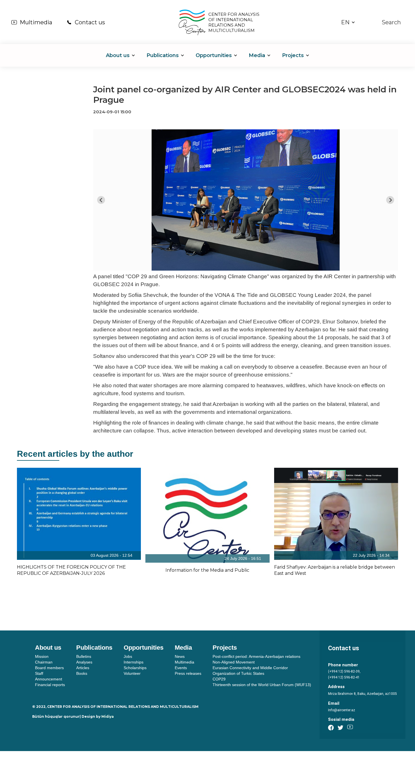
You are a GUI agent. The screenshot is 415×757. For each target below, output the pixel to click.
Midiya (107, 716)
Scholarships (135, 667)
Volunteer (132, 673)
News (180, 656)
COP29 (219, 679)
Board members (49, 667)
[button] (348, 22)
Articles (82, 667)
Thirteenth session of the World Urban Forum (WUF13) (262, 684)
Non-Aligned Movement (234, 662)
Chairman (44, 662)
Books (81, 673)
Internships (133, 662)
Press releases (188, 673)
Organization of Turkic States (238, 673)
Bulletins (83, 656)
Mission (42, 656)
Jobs (128, 656)
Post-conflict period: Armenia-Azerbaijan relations (256, 656)
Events (181, 667)
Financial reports (50, 684)
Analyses (84, 662)
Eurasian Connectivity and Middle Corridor (250, 667)
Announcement (48, 679)
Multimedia (36, 22)
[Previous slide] (101, 200)
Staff (39, 673)
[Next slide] (390, 200)
